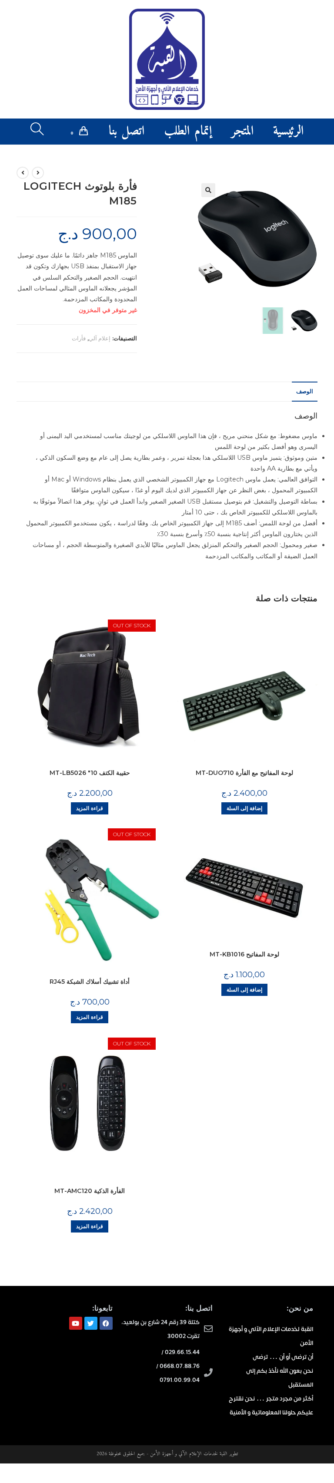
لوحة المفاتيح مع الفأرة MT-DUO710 (244, 773)
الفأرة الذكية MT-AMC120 (89, 1191)
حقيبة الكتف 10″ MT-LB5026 (90, 773)
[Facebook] (106, 1323)
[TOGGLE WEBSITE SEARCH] (37, 132)
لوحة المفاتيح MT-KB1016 (244, 954)
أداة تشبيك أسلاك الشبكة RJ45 (90, 981)
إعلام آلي (99, 338)
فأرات (79, 338)
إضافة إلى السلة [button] (244, 808)
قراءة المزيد (89, 808)
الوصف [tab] (304, 391)
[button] (208, 190)
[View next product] (23, 173)
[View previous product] (38, 173)
